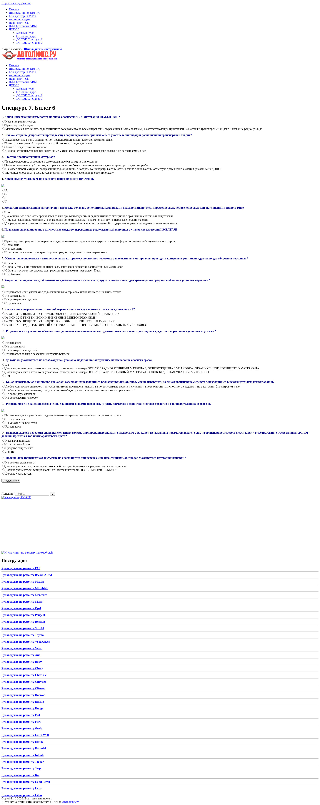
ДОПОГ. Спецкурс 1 (29, 39)
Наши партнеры (19, 22)
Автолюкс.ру (70, 801)
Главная (14, 9)
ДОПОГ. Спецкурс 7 (29, 42)
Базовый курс (25, 32)
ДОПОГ (14, 29)
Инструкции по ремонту (24, 12)
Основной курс (26, 36)
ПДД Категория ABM (23, 26)
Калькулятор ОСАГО (22, 16)
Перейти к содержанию (16, 3)
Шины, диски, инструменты (43, 49)
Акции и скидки (19, 19)
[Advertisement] (112, 525)
